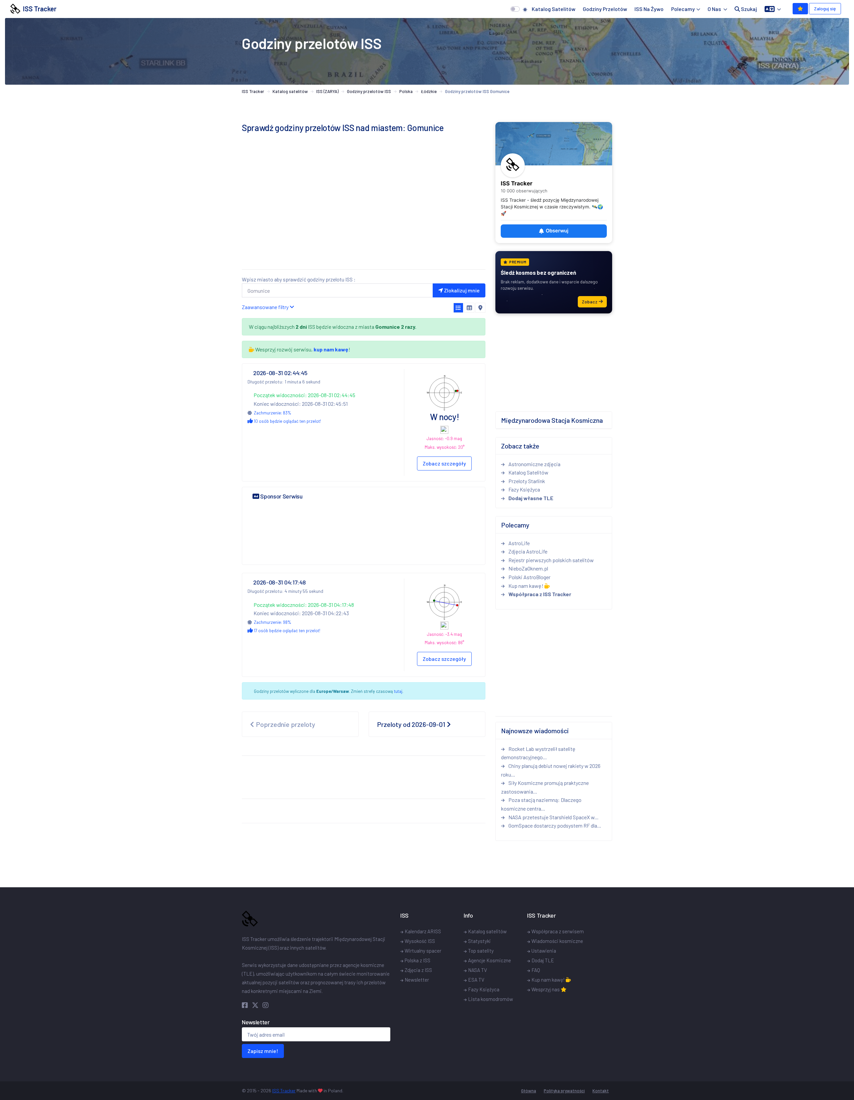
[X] (256, 1005)
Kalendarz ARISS (423, 931)
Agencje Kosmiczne (489, 960)
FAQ (535, 970)
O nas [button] (715, 9)
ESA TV (476, 980)
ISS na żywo (649, 9)
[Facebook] (246, 1005)
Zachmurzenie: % (272, 412)
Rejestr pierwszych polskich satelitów (550, 560)
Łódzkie (429, 91)
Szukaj (748, 9)
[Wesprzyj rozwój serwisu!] (800, 8)
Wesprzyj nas (546, 989)
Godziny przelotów (605, 9)
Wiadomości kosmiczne (557, 941)
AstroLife (518, 543)
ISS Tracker (38, 9)
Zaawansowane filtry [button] (266, 307)
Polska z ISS (417, 960)
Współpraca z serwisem (557, 931)
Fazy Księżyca (523, 489)
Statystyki (479, 941)
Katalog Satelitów (527, 472)
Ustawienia (543, 951)
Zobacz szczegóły (444, 463)
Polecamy (683, 9)
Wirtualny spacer (423, 951)
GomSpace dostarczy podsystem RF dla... (554, 825)
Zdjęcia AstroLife (527, 551)
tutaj (398, 691)
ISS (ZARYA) (327, 91)
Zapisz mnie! (263, 1051)
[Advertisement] (363, 217)
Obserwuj (557, 231)
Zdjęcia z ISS (418, 970)
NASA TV (477, 970)
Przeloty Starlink (526, 481)
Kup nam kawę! (525, 586)
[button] (773, 9)
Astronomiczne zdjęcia (533, 464)
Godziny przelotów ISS (369, 91)
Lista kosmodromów (490, 999)
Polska (406, 91)
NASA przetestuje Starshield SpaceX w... (552, 817)
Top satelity (481, 951)
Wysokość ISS (420, 941)
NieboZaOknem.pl (527, 568)
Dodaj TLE (542, 960)
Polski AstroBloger (528, 577)
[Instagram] (266, 1005)
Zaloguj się (825, 8)
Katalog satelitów (553, 9)
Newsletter (417, 980)
